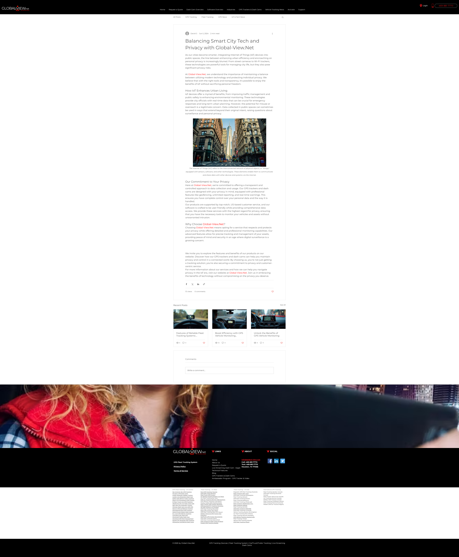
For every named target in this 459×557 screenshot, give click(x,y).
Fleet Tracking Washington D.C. (243, 503)
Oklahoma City (177, 503)
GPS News (222, 17)
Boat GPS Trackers (186, 510)
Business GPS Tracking (187, 520)
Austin (174, 495)
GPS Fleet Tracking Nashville (242, 508)
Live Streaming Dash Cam (185, 497)
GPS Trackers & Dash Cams (223, 476)
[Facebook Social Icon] (270, 461)
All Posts (177, 17)
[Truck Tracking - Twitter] (282, 461)
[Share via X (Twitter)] (192, 284)
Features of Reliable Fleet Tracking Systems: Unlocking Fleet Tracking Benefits (190, 334)
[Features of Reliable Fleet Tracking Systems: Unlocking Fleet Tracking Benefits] (190, 319)
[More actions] (272, 33)
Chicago (175, 507)
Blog (214, 473)
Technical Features (220, 470)
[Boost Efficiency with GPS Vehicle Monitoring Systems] (229, 319)
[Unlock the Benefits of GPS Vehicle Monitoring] (268, 319)
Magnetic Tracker (186, 505)
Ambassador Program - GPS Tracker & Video (230, 478)
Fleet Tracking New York (241, 493)
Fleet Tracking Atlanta (240, 505)
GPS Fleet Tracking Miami (241, 522)
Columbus (175, 515)
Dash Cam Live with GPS (185, 507)
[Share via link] (204, 284)
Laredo (174, 497)
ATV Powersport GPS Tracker (185, 500)
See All (283, 305)
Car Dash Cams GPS (188, 503)
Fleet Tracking (207, 17)
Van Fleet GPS (183, 515)
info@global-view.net (251, 460)
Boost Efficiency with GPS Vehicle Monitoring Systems (229, 334)
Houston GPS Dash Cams (180, 493)
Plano (174, 500)
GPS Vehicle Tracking (184, 514)
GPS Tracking (191, 17)
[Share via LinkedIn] (198, 284)
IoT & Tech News (238, 17)
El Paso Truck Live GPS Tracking (182, 502)
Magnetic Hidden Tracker (185, 495)
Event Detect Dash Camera (185, 512)
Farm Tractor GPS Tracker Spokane (211, 504)
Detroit (174, 512)
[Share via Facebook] (186, 284)
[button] (301, 9)
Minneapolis (176, 510)
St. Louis (175, 514)
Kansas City (176, 520)
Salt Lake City (176, 505)
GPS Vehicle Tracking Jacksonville (244, 517)
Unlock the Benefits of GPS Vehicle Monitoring (266, 334)
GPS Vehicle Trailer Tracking (185, 498)
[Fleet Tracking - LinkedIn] (276, 461)
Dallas (174, 498)
